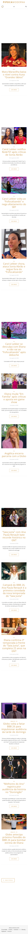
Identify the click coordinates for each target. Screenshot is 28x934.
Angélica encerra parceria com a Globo (14, 455)
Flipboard (3, 931)
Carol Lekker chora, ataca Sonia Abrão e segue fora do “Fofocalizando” (14, 268)
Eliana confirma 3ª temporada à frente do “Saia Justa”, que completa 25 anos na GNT (14, 645)
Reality (13, 721)
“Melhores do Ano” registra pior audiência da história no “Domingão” (14, 788)
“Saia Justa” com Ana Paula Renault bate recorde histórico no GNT (14, 536)
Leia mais (14, 89)
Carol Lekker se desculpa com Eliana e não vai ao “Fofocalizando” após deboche (14, 349)
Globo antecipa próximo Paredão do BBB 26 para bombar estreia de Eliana (14, 838)
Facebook (16, 929)
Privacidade (4, 929)
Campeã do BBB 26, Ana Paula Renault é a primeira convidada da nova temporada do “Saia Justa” (14, 590)
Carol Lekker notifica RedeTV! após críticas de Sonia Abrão (14, 152)
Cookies (10, 929)
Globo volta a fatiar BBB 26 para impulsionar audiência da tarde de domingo (14, 728)
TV (14, 146)
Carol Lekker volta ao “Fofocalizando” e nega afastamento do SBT (14, 203)
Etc (14, 69)
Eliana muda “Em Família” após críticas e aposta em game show (14, 398)
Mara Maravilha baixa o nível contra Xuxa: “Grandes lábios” (14, 74)
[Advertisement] (14, 26)
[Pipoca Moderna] (2, 6)
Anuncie (9, 931)
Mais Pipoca (9, 880)
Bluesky (23, 929)
